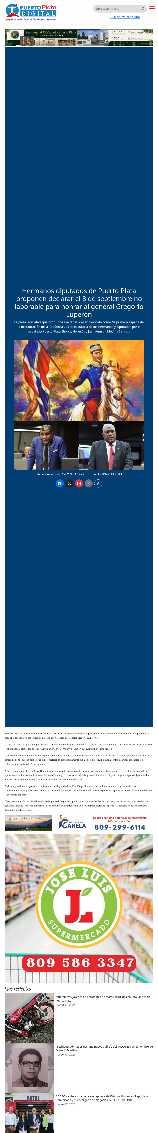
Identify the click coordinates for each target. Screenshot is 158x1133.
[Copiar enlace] (98, 483)
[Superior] (79, 37)
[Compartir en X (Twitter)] (69, 483)
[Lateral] (79, 908)
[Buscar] (143, 8)
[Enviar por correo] (89, 483)
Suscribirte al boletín (125, 17)
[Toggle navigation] (151, 8)
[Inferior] (79, 823)
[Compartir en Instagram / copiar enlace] (79, 483)
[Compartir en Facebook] (60, 483)
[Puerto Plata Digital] (30, 12)
